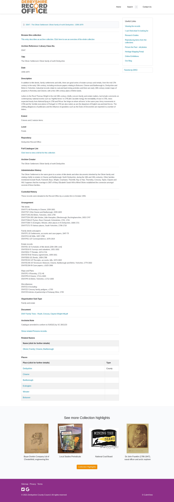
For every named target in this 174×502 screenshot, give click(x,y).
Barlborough (28, 380)
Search (130, 7)
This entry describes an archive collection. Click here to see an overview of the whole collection (57, 39)
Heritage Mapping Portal (134, 52)
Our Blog (128, 61)
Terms (39, 484)
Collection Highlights (87, 467)
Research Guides (132, 35)
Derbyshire (27, 368)
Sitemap (24, 484)
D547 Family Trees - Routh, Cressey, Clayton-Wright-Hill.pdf (44, 314)
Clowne (26, 374)
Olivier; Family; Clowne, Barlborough (38, 349)
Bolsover (26, 398)
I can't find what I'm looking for (136, 31)
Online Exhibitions (132, 56)
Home (118, 7)
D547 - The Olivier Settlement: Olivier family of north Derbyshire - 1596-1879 (54, 25)
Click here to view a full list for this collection (38, 153)
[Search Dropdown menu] (136, 6)
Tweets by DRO (130, 70)
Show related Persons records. (34, 331)
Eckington (27, 386)
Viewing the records (132, 26)
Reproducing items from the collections (135, 41)
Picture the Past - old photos (136, 47)
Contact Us (147, 7)
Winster (26, 392)
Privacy (33, 484)
